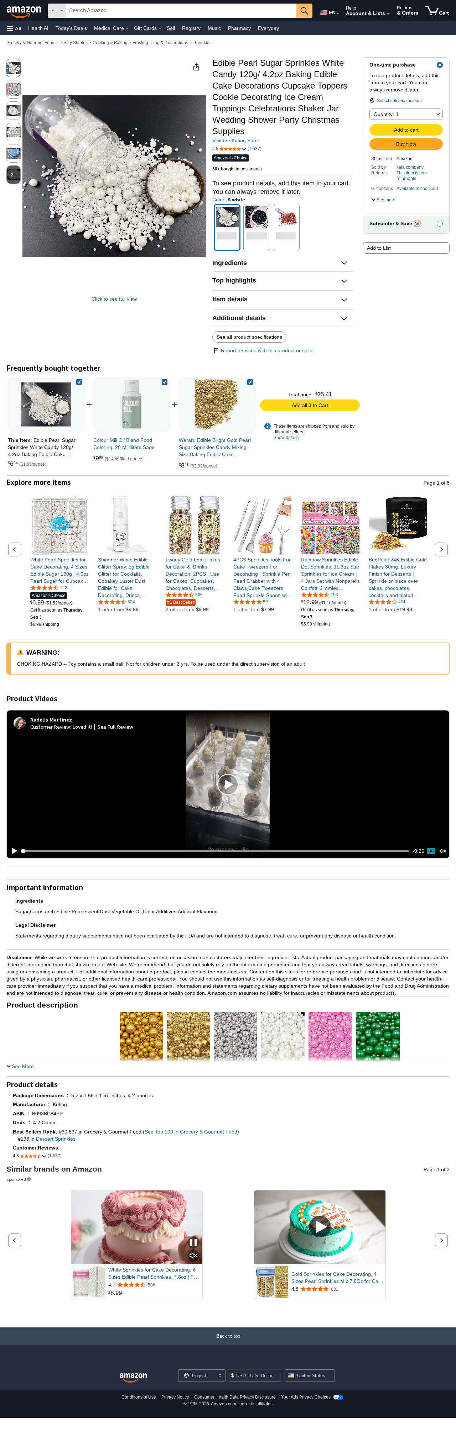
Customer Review (50, 727)
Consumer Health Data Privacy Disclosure (235, 1397)
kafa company (410, 167)
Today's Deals (71, 28)
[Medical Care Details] (127, 28)
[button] (14, 28)
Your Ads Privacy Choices (306, 1397)
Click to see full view (114, 299)
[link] (132, 404)
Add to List (379, 248)
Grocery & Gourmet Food (30, 42)
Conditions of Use (138, 1397)
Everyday (268, 28)
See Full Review (115, 727)
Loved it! (82, 727)
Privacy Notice (175, 1397)
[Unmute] (442, 851)
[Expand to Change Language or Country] (337, 13)
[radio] (13, 68)
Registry (191, 28)
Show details (286, 437)
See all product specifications (249, 337)
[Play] (12, 851)
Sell (171, 28)
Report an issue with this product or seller (267, 350)
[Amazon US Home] (133, 1378)
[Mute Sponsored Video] (193, 1256)
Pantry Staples (73, 42)
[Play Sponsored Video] (320, 1227)
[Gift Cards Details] (160, 28)
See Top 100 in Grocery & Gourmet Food (191, 1132)
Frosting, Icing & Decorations (160, 42)
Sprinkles (202, 42)
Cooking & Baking (110, 42)
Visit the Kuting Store (235, 140)
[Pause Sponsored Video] (193, 1242)
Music (214, 28)
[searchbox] (181, 10)
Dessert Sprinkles (56, 1139)
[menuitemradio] (431, 851)
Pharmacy (239, 28)
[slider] (215, 851)
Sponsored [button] (16, 1179)
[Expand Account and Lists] (388, 14)
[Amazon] (24, 11)
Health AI (38, 28)
